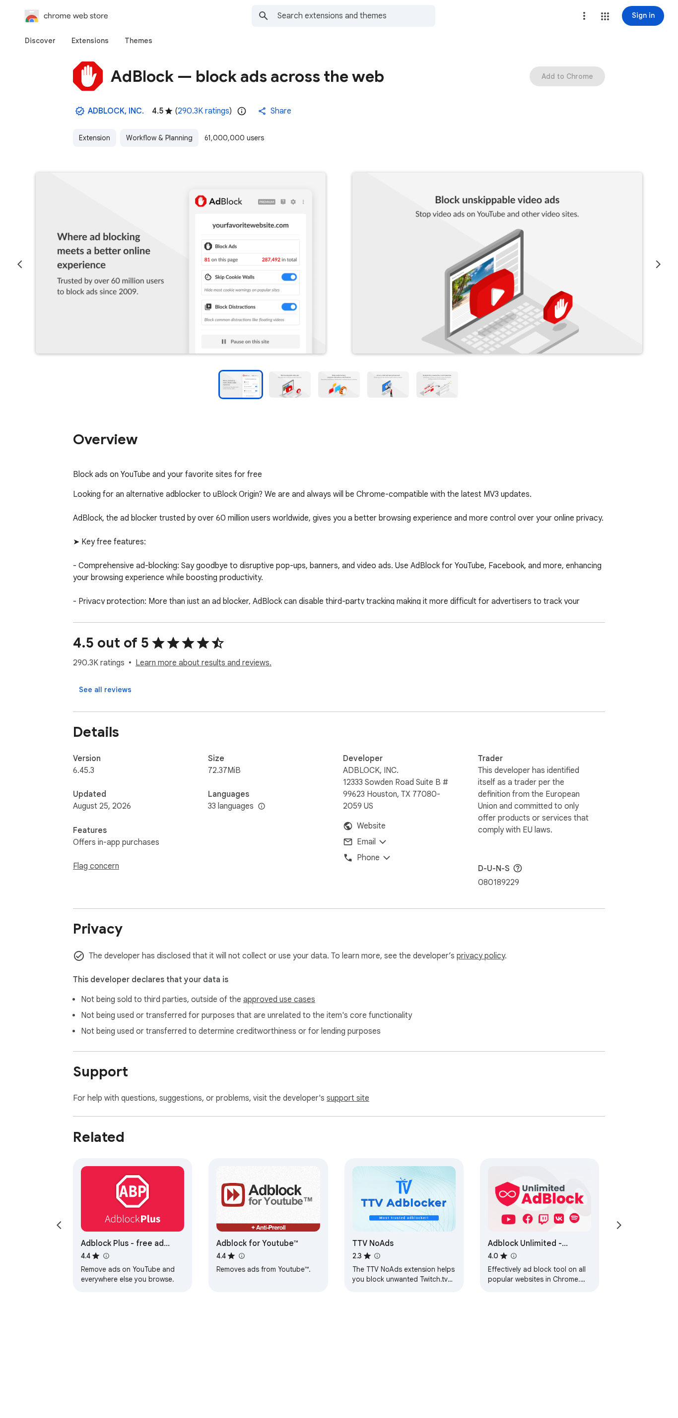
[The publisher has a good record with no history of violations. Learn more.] (80, 111)
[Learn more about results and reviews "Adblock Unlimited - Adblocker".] (514, 1256)
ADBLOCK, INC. (116, 111)
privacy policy (481, 956)
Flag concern (96, 866)
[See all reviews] (105, 690)
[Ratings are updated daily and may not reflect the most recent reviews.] (242, 111)
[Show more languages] (262, 807)
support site (348, 1098)
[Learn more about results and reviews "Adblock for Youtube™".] (241, 1256)
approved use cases (279, 999)
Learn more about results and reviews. (203, 663)
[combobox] (356, 16)
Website (371, 826)
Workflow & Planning (159, 137)
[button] (605, 16)
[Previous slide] (20, 264)
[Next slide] (658, 264)
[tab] (40, 41)
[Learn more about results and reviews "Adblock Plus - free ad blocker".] (106, 1256)
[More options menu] (584, 16)
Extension (94, 137)
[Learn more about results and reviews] (518, 868)
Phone (368, 858)
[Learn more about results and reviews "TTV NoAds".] (377, 1256)
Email (366, 842)
